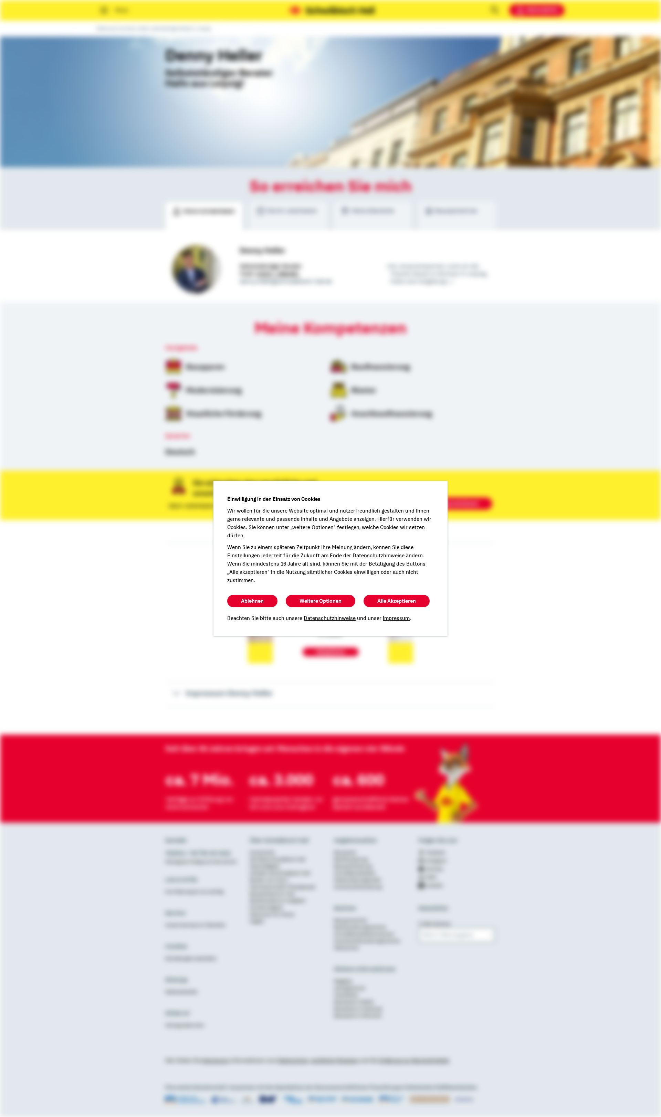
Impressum (396, 618)
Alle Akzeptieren (396, 601)
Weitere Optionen (321, 601)
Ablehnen (252, 601)
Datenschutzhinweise (330, 618)
